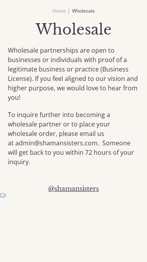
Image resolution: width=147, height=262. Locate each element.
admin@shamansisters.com (56, 143)
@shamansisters (73, 188)
